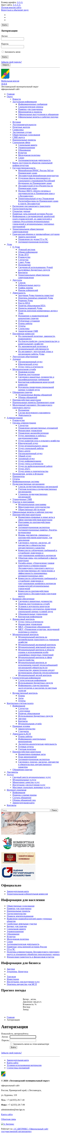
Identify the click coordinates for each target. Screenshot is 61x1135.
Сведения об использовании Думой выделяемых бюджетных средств (35, 268)
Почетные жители (21, 127)
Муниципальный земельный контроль (36, 647)
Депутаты (17, 280)
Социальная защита (27, 145)
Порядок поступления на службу (34, 604)
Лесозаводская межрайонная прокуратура (38, 175)
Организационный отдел (30, 361)
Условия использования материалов (24, 1065)
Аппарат (16, 359)
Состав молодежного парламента (34, 412)
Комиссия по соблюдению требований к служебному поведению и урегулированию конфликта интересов (37, 553)
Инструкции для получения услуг (28, 785)
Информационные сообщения (32, 104)
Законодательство (26, 729)
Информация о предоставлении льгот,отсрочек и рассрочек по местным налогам (37, 688)
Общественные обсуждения (31, 509)
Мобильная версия (10, 81)
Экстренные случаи (22, 132)
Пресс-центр (24, 451)
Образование (24, 150)
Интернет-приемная (16, 790)
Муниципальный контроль (25, 634)
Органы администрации (24, 423)
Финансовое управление (30, 430)
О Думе (16, 247)
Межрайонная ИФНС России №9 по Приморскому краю (35, 171)
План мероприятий (27, 757)
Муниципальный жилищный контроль (37, 644)
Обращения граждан (22, 392)
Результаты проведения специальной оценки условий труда (36, 388)
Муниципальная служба (24, 369)
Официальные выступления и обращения (38, 114)
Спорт (21, 157)
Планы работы (25, 323)
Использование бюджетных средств (35, 683)
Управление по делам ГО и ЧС (33, 239)
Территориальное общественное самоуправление (28, 230)
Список (22, 282)
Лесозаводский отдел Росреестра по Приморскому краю (35, 187)
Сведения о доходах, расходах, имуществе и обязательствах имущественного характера (38, 764)
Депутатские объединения (25, 356)
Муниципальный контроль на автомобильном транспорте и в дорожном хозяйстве (38, 639)
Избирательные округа (29, 285)
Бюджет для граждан (17, 926)
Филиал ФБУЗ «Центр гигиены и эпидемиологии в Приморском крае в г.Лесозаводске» (36, 193)
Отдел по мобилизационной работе (35, 466)
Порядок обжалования (29, 713)
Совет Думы (24, 262)
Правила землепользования (20, 916)
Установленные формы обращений (35, 395)
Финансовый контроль (23, 619)
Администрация (15, 418)
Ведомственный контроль (25, 693)
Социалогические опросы (30, 107)
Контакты (23, 272)
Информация (18, 706)
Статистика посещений (18, 1068)
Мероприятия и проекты (30, 112)
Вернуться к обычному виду (15, 10)
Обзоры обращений (27, 397)
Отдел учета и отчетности (30, 367)
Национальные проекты (24, 140)
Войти (4, 25)
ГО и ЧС (11, 949)
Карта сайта (12, 1062)
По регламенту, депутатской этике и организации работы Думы (35, 352)
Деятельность (19, 293)
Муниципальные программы (32, 504)
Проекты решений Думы (30, 308)
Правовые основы (21, 726)
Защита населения (27, 237)
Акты (21, 698)
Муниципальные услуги (24, 780)
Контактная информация (30, 616)
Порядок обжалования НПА (32, 305)
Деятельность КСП (21, 734)
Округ (10, 96)
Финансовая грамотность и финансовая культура (30, 957)
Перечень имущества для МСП (22, 984)
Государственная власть (23, 168)
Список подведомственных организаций (38, 486)
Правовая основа (26, 372)
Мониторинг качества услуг (26, 782)
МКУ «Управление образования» (34, 627)
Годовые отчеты (26, 746)
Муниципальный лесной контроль (35, 675)
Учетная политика (27, 749)
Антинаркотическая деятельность (34, 160)
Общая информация (27, 252)
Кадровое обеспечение (23, 599)
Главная (10, 94)
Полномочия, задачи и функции (27, 474)
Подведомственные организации (28, 484)
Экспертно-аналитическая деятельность (37, 744)
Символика (18, 129)
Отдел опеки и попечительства (33, 471)
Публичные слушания (29, 321)
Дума (9, 244)
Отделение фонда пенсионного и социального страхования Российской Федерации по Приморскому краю (36, 180)
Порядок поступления (29, 374)
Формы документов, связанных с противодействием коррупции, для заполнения (35, 537)
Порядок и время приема (24, 795)
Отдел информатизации (29, 461)
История (16, 122)
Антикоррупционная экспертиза (34, 527)
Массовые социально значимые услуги (31, 787)
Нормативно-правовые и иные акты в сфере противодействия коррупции (36, 518)
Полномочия (24, 265)
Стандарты (23, 731)
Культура (22, 152)
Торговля (11, 976)
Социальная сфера (21, 142)
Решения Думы (25, 300)
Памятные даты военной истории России (32, 214)
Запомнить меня (12, 52)
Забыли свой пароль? (11, 62)
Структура (23, 259)
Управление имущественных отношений (38, 428)
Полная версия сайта (11, 7)
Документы (12, 772)
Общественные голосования (26, 135)
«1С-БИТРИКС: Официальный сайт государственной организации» (24, 1130)
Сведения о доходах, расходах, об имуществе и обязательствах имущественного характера (34, 545)
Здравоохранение (26, 147)
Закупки (22, 718)
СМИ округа (18, 137)
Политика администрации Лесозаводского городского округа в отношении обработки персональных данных (33, 953)
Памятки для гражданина (30, 109)
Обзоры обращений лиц (24, 800)
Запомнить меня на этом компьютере (31, 1044)
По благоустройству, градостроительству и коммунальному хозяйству (38, 342)
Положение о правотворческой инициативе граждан (33, 317)
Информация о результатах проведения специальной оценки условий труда (37, 610)
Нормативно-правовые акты (32, 754)
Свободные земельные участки (22, 924)
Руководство (24, 257)
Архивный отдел (26, 458)
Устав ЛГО (23, 254)
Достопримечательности (24, 124)
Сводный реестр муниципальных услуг (31, 777)
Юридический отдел (28, 364)
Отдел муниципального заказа (33, 446)
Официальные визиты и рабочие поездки (38, 117)
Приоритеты (18, 476)
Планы (21, 695)
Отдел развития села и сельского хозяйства (39, 440)
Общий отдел (24, 456)
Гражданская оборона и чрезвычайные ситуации (36, 234)
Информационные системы (25, 481)
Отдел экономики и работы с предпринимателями (32, 436)
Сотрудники (24, 711)
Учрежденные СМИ (22, 499)
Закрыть (5, 65)
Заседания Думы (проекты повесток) (36, 295)
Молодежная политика (29, 155)
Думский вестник (26, 249)
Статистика (23, 328)
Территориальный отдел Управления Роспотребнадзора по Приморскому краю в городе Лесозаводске (38, 201)
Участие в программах (23, 502)
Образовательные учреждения (32, 614)
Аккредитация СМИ (28, 331)
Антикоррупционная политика (33, 242)
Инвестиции (13, 979)
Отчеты (22, 326)
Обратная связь (8, 1119)
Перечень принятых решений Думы (35, 298)
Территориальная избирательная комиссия (27, 894)
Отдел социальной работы (31, 448)
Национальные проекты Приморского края (33, 402)
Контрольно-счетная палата (20, 703)
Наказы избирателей (28, 290)
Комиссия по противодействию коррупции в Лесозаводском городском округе (37, 593)
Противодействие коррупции (26, 400)
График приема (25, 288)
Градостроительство (22, 208)
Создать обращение (21, 797)
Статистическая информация (26, 678)
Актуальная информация (24, 101)
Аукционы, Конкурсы (17, 971)
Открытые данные (21, 211)
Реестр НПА (24, 303)
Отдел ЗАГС (24, 469)
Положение (23, 410)
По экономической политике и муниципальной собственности (33, 347)
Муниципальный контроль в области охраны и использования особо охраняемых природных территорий (36, 652)
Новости (16, 99)
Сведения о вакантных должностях (35, 601)
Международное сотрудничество (34, 507)
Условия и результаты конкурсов (34, 606)
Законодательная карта (23, 802)
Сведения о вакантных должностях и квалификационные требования (36, 378)
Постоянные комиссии (23, 333)
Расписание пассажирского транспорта (31, 206)
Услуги (10, 774)
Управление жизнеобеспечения (33, 433)
